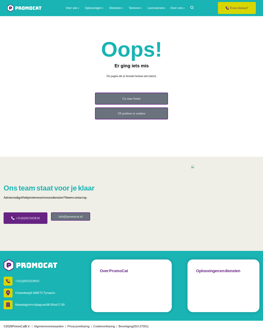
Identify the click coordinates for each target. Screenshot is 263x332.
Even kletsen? (239, 8)
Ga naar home (131, 98)
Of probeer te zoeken (131, 113)
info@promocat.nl (70, 216)
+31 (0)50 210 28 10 (28, 218)
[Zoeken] (192, 7)
